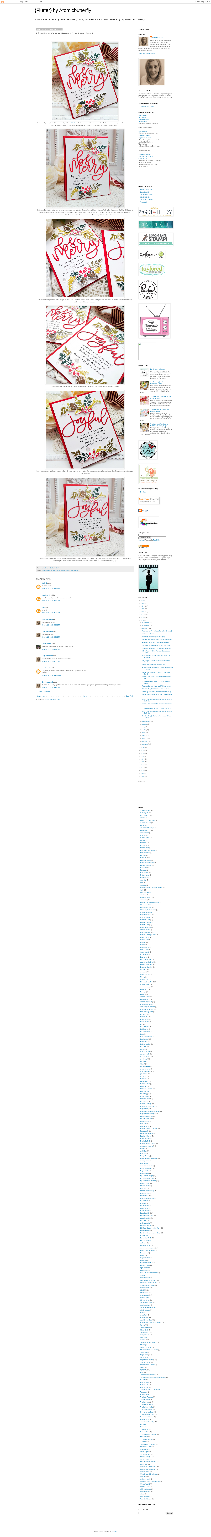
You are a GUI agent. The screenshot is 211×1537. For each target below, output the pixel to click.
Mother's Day (144, 1173)
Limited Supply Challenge (149, 1128)
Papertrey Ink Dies (146, 1216)
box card (143, 870)
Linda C (44, 583)
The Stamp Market (146, 1409)
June (144, 730)
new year (143, 1188)
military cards (144, 1161)
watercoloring (144, 1472)
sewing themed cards (147, 1285)
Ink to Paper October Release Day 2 (154, 665)
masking (143, 1148)
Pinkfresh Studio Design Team (150, 1228)
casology (143, 895)
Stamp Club (144, 1330)
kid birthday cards (146, 1118)
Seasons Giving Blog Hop (148, 1283)
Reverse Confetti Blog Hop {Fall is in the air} (156, 686)
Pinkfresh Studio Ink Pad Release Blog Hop (156, 648)
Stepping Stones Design (148, 1342)
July (143, 727)
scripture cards (145, 1278)
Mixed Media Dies (146, 1168)
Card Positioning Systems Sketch (151, 887)
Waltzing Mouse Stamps (148, 1462)
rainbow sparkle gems (147, 1248)
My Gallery (143, 492)
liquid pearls (144, 1131)
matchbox (143, 1151)
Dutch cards (144, 989)
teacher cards (144, 1382)
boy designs (144, 872)
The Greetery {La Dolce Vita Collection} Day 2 (159, 382)
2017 (142, 750)
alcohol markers (145, 823)
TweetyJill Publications (147, 1444)
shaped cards (144, 1298)
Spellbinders (142, 132)
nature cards (144, 1183)
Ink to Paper (74, 123)
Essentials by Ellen (146, 1012)
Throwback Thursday (147, 1422)
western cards (145, 1486)
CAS (141, 890)
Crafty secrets (144, 952)
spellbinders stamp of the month (150, 1322)
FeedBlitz (156, 540)
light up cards (144, 1126)
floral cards (144, 1039)
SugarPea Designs (144, 138)
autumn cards (144, 838)
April (144, 735)
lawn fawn (143, 1123)
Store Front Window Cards (149, 1350)
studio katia (144, 1352)
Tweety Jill (143, 202)
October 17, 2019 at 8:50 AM (51, 661)
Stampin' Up (144, 1332)
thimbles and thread (146, 1417)
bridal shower (144, 875)
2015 (142, 756)
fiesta (142, 1034)
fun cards (143, 1046)
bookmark (143, 867)
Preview (141, 540)
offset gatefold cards (147, 1198)
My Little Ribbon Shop (147, 1178)
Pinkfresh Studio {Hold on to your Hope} (155, 642)
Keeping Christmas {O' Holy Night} (153, 637)
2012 (142, 765)
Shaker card (144, 1293)
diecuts (142, 972)
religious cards (145, 1258)
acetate (142, 818)
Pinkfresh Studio (143, 119)
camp (142, 882)
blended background (147, 862)
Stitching (143, 1345)
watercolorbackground (147, 1469)
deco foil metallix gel (147, 962)
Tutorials (143, 1442)
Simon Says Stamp (146, 194)
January (145, 744)
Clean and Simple (146, 905)
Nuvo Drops (144, 1196)
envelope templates (146, 1009)
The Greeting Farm (146, 1404)
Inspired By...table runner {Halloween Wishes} (157, 639)
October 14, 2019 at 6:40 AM (51, 601)
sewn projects (144, 1288)
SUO (141, 1367)
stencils (142, 1340)
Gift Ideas (143, 1061)
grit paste (143, 1076)
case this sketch (145, 892)
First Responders (146, 1037)
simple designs (145, 1305)
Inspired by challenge (147, 1114)
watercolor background (148, 1467)
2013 (142, 762)
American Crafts (145, 830)
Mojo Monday (144, 1171)
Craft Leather (144, 950)
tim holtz (143, 1424)
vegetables (144, 1449)
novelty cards (144, 1193)
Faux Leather (144, 1022)
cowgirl (142, 945)
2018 (142, 748)
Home (85, 696)
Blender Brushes (145, 865)
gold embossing (145, 1071)
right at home (144, 1268)
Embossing (144, 999)
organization (144, 1206)
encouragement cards (147, 1007)
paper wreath (144, 1211)
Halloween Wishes (148, 634)
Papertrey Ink (74, 570)
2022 (142, 612)
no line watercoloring (147, 1191)
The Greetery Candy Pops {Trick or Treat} (155, 689)
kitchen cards (144, 1121)
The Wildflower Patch (147, 1414)
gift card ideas (145, 1056)
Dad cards (143, 957)
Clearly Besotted (145, 907)
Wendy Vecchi (145, 1484)
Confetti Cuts (144, 925)
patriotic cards (145, 1218)
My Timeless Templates (148, 1181)
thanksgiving (144, 1394)
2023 (142, 609)
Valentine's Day (145, 1447)
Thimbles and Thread (147, 107)
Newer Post (40, 696)
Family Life (144, 1017)
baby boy (143, 843)
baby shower (144, 848)
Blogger (114, 1531)
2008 (142, 776)
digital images (145, 974)
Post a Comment (44, 692)
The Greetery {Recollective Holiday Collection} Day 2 (159, 425)
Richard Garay (145, 1265)
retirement (143, 1260)
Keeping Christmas (146, 1116)
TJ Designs (144, 1429)
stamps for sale (145, 1335)
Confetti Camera (145, 922)
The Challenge (145, 1399)
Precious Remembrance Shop (150, 1233)
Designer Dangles (146, 967)
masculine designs (146, 1146)
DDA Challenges (145, 959)
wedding (143, 1477)
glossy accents (145, 1069)
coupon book (144, 940)
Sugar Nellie (144, 1357)
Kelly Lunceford (47, 619)
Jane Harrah (46, 595)
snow (142, 1312)
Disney (142, 977)
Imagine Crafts (145, 1099)
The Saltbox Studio (146, 1407)
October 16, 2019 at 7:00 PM (51, 649)
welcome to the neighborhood (150, 1482)
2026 (142, 600)
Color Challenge (145, 915)
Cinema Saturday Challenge (149, 902)
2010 (142, 770)
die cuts (142, 969)
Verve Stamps (144, 1454)
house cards (144, 1096)
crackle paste (144, 947)
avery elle (143, 840)
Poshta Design (145, 1230)
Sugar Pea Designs (146, 199)
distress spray (144, 984)
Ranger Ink (144, 1253)
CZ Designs (144, 955)
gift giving (143, 1059)
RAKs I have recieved (147, 1250)
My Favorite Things (146, 1176)
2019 (142, 620)
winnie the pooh (145, 1491)
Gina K (142, 1064)
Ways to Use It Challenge (148, 1474)
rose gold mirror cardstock (149, 1273)
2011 (142, 767)
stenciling (143, 1337)
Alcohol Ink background (148, 820)
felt (141, 1024)
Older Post (129, 696)
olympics (143, 1203)
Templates (143, 1392)
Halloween (144, 1079)
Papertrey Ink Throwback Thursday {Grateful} (157, 631)
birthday (143, 857)
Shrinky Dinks (144, 1300)
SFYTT (142, 1290)
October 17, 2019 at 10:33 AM (51, 675)
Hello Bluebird (145, 1084)
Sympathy (143, 1370)
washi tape (144, 1464)
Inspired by (144, 1109)
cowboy (142, 942)
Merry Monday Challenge (148, 1158)
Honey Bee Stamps (144, 154)
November (146, 626)
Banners (143, 855)
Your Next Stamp (145, 1499)
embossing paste (146, 1004)
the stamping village (147, 1412)
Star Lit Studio (145, 197)
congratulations (145, 927)
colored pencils (145, 917)
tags (141, 1372)
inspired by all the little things (149, 1111)
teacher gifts (144, 1387)
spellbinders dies (146, 1320)
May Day (143, 1153)
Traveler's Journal (146, 1439)
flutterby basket (145, 1044)
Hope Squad (144, 1091)
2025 (142, 603)
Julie (43, 607)
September (146, 721)
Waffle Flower (144, 1459)
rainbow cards (145, 1245)
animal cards (144, 833)
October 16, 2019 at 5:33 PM (51, 625)
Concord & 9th (143, 158)
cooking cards (145, 930)
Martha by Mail (145, 1141)
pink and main (145, 1223)
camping (143, 885)
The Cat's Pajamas (146, 1397)
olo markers (144, 1201)
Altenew (143, 825)
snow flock (143, 1315)
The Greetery (142, 121)
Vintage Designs (145, 1457)
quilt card (143, 1243)
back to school (145, 853)
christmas (45, 570)
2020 (142, 617)
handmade (144, 1081)
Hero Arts (143, 1086)
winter (142, 1494)
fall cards (143, 1014)
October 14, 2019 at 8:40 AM (51, 613)
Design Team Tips (146, 964)
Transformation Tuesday (148, 1434)
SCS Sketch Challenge (148, 1280)
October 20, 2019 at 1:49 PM (51, 688)
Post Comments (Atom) (52, 699)
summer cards (145, 1362)
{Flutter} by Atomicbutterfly (63, 10)
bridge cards (144, 877)
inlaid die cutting (145, 1104)
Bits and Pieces (145, 860)
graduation (144, 1074)
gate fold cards (145, 1051)
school (142, 1275)
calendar (143, 880)
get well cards (144, 1054)
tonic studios (144, 1432)
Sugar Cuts (144, 1355)
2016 (142, 753)
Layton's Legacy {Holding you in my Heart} (156, 645)
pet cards (143, 1220)
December (146, 623)
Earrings (143, 992)
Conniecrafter (46, 644)
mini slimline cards (146, 1166)
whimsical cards (145, 1489)
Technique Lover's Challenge (150, 1389)
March (144, 738)
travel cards (144, 1437)
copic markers (145, 932)
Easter (142, 994)
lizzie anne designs (146, 1133)
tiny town (143, 1427)
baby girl (143, 845)
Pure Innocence (145, 1240)
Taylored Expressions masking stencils (153, 1377)
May (144, 733)
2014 (142, 759)
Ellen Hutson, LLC (146, 190)
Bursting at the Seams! (157, 369)
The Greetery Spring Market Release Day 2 (159, 410)
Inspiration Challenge (147, 1106)
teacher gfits (144, 1384)
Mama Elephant (145, 1138)
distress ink (144, 979)
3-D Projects (144, 813)
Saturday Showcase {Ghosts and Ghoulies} (156, 692)
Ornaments (144, 1208)
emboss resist (144, 997)
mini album (144, 1163)
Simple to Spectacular (147, 1307)
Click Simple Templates (148, 910)
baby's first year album (147, 850)
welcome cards (145, 1479)
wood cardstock (145, 1496)
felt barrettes (144, 1027)
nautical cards (145, 1186)
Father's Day (144, 1019)
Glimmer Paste (145, 1066)
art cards (143, 835)
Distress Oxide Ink (146, 982)
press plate (144, 1235)
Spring (142, 1325)
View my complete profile (146, 53)
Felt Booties (144, 1029)
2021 (142, 615)
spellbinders (144, 1317)
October (145, 628)
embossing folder (146, 1002)
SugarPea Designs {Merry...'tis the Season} (156, 708)
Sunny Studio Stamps (147, 1365)
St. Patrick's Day (145, 1327)
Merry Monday (145, 1156)
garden (142, 1049)
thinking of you (145, 1419)
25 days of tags (145, 810)
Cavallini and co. (145, 897)
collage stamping (146, 912)
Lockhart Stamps (145, 1136)
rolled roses (144, 1270)
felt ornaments (145, 1032)
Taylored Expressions (145, 156)
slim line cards (145, 1310)
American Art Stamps (147, 828)
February (145, 741)
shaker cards (144, 1295)
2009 (142, 773)
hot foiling (143, 1094)
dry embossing (145, 987)
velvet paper (144, 1452)
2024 (142, 606)
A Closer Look (145, 815)
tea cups (143, 1379)
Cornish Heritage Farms (148, 935)
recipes (142, 1255)
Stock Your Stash (146, 1347)
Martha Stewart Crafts (62, 570)
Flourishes (143, 1041)
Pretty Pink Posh (145, 1238)
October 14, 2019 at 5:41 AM (51, 589)
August (144, 724)
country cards (144, 937)
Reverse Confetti (144, 136)
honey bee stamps (146, 1089)
